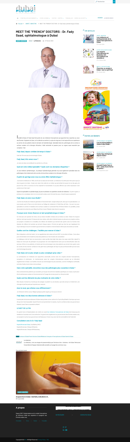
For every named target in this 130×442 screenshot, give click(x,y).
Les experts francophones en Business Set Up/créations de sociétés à (103, 55)
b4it (26, 439)
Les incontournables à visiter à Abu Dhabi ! (104, 143)
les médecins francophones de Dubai (58, 312)
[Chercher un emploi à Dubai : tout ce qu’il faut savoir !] (89, 69)
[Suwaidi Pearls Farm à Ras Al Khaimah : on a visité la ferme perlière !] (89, 166)
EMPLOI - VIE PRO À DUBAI (103, 66)
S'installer (18, 421)
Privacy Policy (42, 439)
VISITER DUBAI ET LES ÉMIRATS (104, 140)
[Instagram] (63, 427)
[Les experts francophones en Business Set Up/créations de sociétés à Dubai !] (89, 53)
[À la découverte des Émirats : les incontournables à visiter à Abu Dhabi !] (89, 144)
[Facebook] (65, 427)
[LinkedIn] (63, 430)
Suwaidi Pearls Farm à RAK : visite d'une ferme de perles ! (105, 166)
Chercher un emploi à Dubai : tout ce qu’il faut (105, 69)
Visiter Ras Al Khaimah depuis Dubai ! (104, 154)
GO (114, 1)
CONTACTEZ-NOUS (85, 415)
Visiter (35, 421)
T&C (48, 439)
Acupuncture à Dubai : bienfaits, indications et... (32, 397)
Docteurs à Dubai (24, 336)
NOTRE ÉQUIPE (60, 415)
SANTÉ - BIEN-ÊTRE (31, 23)
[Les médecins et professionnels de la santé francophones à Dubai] (89, 39)
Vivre (27, 421)
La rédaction (37, 41)
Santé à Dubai (69, 336)
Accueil (20, 23)
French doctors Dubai (35, 336)
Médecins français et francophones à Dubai (53, 336)
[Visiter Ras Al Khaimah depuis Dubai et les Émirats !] (89, 155)
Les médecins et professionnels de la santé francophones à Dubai (104, 39)
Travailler (44, 421)
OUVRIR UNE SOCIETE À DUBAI (104, 50)
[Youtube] (66, 430)
